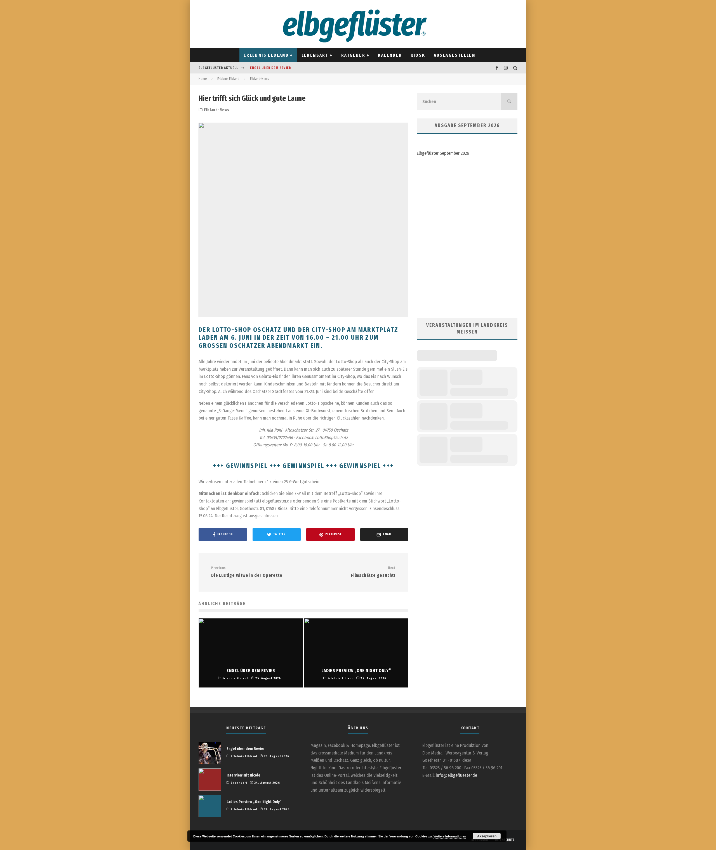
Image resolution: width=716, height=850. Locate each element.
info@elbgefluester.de (456, 775)
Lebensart (315, 55)
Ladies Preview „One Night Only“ (254, 801)
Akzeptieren (486, 836)
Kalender (390, 55)
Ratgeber (353, 55)
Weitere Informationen (450, 836)
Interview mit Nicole (243, 775)
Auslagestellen (454, 55)
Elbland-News (216, 110)
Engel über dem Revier (270, 68)
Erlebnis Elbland (266, 55)
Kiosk (418, 55)
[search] (509, 101)
